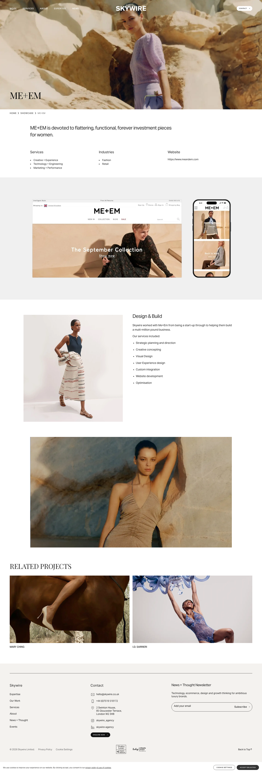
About (44, 8)
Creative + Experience (46, 160)
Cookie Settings (64, 749)
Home (13, 113)
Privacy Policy (45, 749)
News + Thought (19, 720)
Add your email (182, 706)
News (75, 8)
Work (13, 8)
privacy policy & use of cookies (98, 767)
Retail (105, 164)
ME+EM (41, 113)
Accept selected (248, 767)
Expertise (60, 8)
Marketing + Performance (48, 167)
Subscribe (240, 706)
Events (13, 726)
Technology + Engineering (48, 164)
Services (28, 8)
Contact (243, 8)
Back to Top (244, 749)
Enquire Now (99, 735)
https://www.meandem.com (183, 159)
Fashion (106, 160)
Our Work (15, 700)
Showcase (27, 113)
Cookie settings (224, 767)
